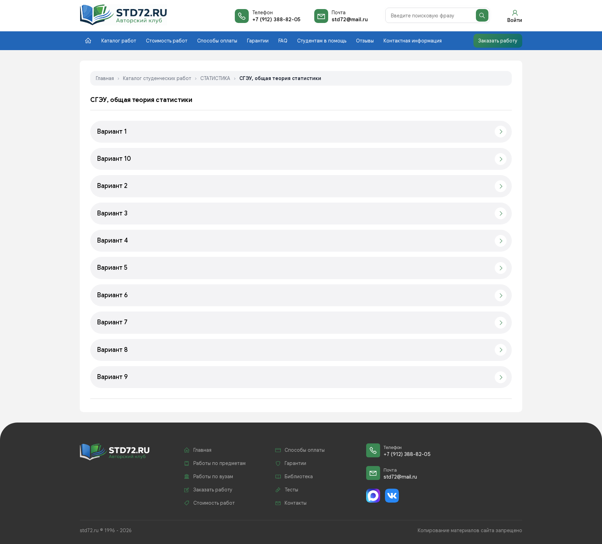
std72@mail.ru (350, 19)
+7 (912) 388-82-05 (276, 19)
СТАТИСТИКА (215, 78)
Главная (105, 78)
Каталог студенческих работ (157, 78)
